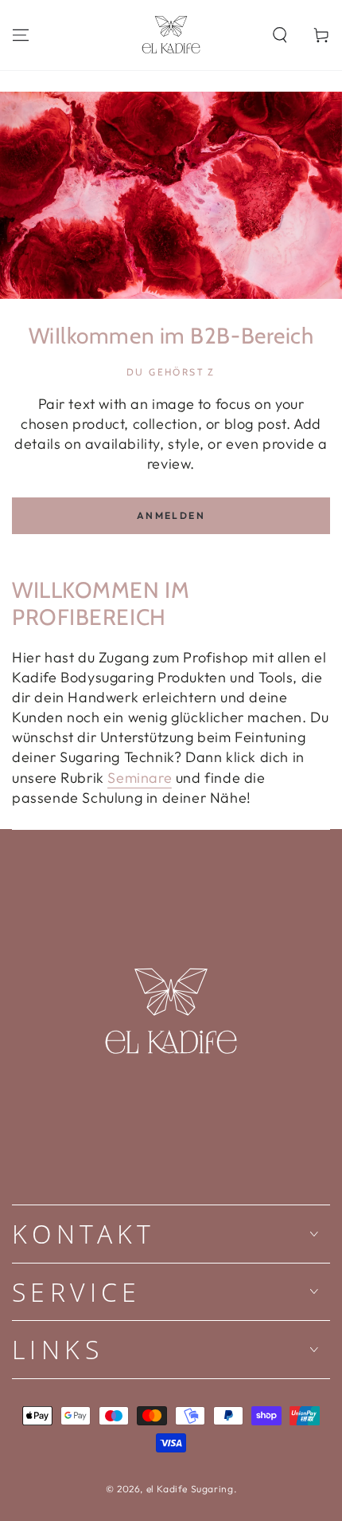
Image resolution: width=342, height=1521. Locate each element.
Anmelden (171, 515)
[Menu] (20, 35)
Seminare (139, 777)
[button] (280, 35)
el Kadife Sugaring (190, 1489)
